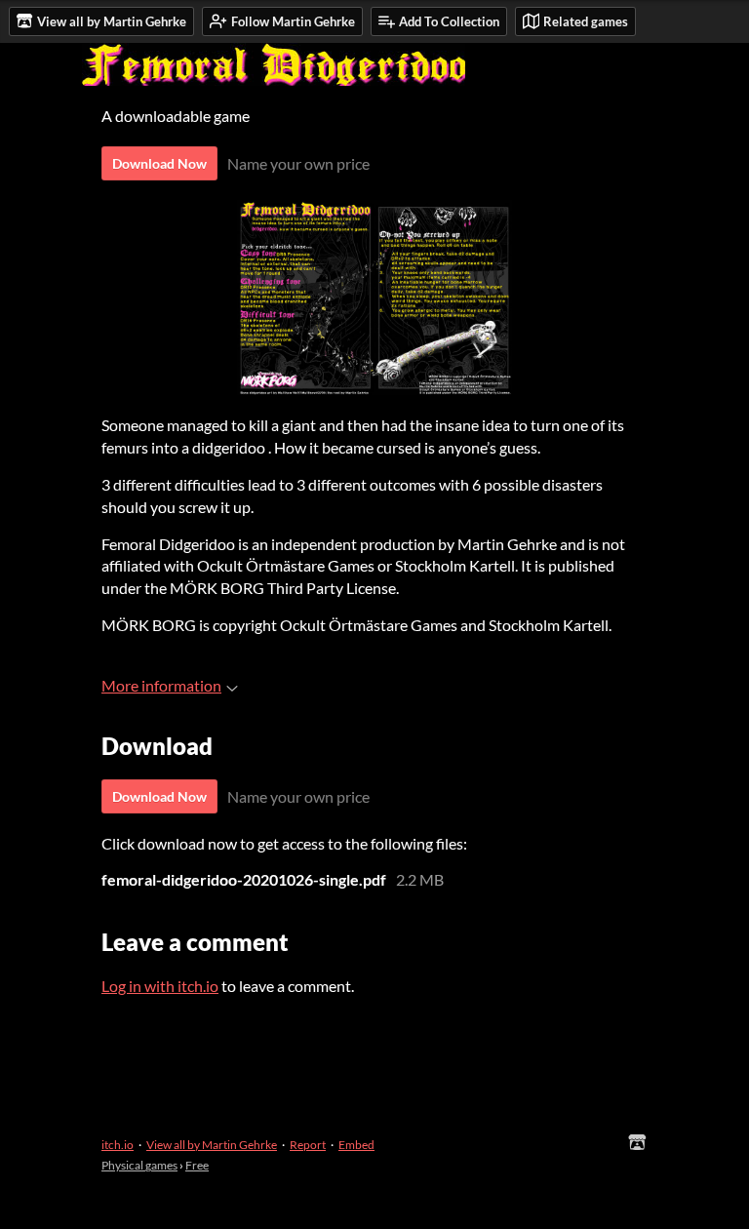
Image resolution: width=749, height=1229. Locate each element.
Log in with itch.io (159, 985)
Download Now (159, 163)
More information (161, 685)
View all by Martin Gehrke (211, 1144)
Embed (356, 1144)
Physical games (139, 1165)
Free (197, 1165)
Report (308, 1144)
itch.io (117, 1144)
